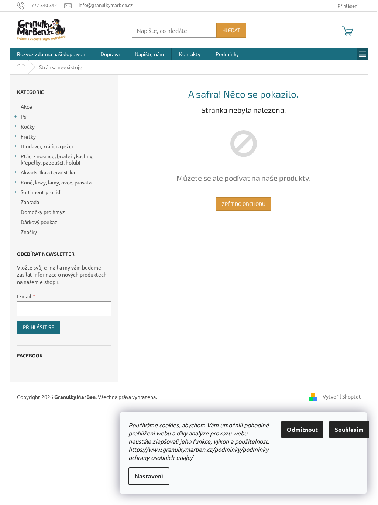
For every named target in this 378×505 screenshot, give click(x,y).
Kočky (28, 126)
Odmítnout (302, 429)
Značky (29, 231)
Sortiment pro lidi (41, 192)
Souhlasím (349, 429)
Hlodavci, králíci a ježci (47, 146)
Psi (24, 116)
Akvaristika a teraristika (48, 172)
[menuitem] (51, 54)
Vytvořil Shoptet (342, 396)
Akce (26, 106)
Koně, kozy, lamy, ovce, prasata (56, 182)
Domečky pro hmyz (43, 212)
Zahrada (30, 202)
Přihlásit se (38, 327)
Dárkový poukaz (39, 221)
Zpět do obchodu (243, 204)
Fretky (28, 136)
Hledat (231, 30)
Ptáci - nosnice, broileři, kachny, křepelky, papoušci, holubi (57, 159)
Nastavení (149, 476)
